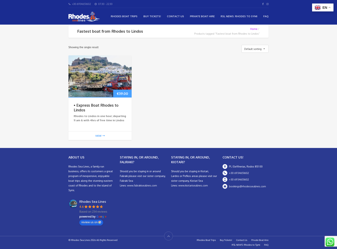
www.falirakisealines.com (142, 185)
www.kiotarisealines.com (193, 185)
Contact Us (175, 16)
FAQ (266, 16)
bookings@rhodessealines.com (247, 186)
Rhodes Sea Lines (92, 201)
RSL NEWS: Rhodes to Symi (239, 16)
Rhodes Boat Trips (124, 16)
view (98, 135)
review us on (89, 222)
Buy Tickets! (152, 16)
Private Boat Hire (202, 16)
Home (253, 29)
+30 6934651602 (239, 173)
